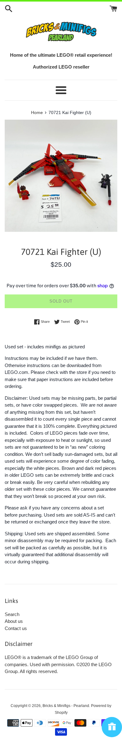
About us (14, 621)
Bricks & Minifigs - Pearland (66, 706)
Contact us (16, 628)
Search (12, 614)
